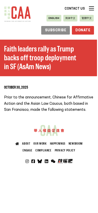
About (26, 144)
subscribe (55, 30)
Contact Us (75, 8)
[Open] (53, 161)
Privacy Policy (65, 150)
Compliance (43, 150)
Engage (27, 150)
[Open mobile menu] (91, 8)
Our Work (39, 144)
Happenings (57, 144)
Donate (82, 30)
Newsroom (76, 144)
